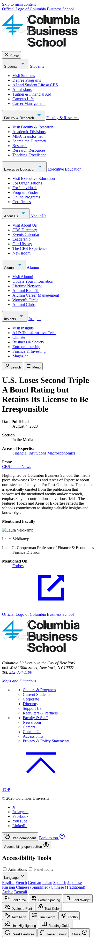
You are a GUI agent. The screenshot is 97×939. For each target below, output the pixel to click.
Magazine (20, 356)
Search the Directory (29, 141)
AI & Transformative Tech (34, 332)
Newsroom (21, 253)
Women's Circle (25, 300)
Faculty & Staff (35, 717)
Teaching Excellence (29, 155)
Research (19, 145)
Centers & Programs (39, 690)
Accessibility (33, 736)
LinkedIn (19, 825)
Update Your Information (32, 281)
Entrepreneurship (26, 346)
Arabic (7, 892)
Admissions (22, 89)
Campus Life (23, 99)
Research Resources (28, 150)
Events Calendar (25, 234)
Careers (29, 727)
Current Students (36, 694)
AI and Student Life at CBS (35, 85)
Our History (22, 244)
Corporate (31, 699)
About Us (11, 216)
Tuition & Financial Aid (31, 94)
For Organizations (27, 183)
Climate (18, 337)
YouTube (19, 821)
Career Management (29, 103)
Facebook (20, 816)
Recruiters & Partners (40, 713)
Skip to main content (19, 4)
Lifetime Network (27, 286)
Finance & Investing (29, 351)
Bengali (20, 892)
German (34, 882)
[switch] (4, 869)
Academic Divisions (29, 131)
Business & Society (28, 342)
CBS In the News (16, 466)
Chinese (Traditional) (68, 887)
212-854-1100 (20, 672)
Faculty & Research (19, 118)
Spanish (59, 882)
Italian (47, 882)
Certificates (21, 201)
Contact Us (32, 731)
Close (14, 56)
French (21, 882)
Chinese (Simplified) (33, 887)
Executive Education (20, 169)
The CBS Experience (29, 248)
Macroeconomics (61, 453)
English (8, 882)
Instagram (20, 812)
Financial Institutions (29, 453)
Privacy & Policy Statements (46, 741)
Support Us (32, 708)
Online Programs (26, 197)
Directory (30, 704)
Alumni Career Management (35, 295)
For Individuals (24, 188)
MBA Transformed (27, 136)
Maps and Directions (19, 681)
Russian (8, 887)
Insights (10, 319)
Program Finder (25, 192)
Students (11, 66)
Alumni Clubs (23, 304)
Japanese (74, 882)
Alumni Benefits (25, 290)
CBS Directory (24, 230)
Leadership (21, 239)
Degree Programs (26, 80)
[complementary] (48, 840)
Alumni (10, 268)
